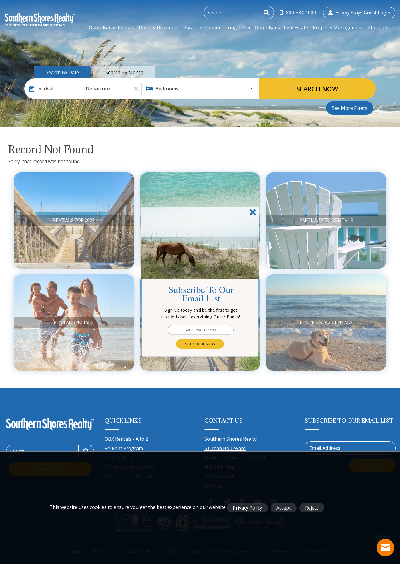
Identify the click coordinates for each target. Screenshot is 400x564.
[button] (201, 313)
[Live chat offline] (385, 547)
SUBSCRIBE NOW (200, 343)
